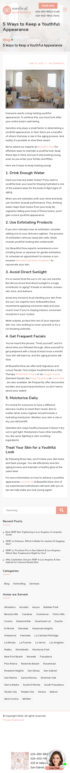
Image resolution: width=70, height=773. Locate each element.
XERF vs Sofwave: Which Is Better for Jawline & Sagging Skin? (35, 542)
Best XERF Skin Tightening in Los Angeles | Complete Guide (34, 533)
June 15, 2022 (36, 63)
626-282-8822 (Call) (47, 11)
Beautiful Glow (46, 146)
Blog (6, 40)
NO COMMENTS (56, 63)
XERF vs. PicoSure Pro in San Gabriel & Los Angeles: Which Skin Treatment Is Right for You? (33, 551)
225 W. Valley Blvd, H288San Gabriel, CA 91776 (45, 765)
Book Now (48, 5)
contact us (27, 481)
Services (34, 583)
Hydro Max (58, 378)
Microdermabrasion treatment (33, 260)
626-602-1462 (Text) (47, 15)
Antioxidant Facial (26, 374)
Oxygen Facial (51, 374)
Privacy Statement (13, 720)
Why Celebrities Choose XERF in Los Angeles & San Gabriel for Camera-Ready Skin (33, 561)
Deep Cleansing (39, 378)
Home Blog (19, 583)
